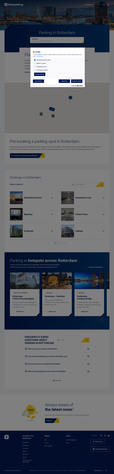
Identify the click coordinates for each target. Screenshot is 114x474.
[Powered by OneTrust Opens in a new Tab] (77, 86)
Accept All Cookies (76, 81)
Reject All (64, 81)
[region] (57, 67)
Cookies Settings (39, 74)
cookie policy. (40, 56)
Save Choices (38, 81)
